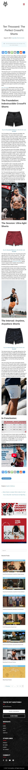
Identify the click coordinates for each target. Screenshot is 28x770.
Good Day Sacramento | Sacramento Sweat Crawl (13, 644)
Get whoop (6, 749)
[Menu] (24, 4)
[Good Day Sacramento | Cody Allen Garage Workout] (14, 565)
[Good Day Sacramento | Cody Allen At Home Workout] (14, 583)
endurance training (16, 261)
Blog (4, 730)
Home (4, 726)
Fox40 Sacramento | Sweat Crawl (9, 627)
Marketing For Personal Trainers (9, 662)
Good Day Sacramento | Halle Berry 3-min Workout (13, 609)
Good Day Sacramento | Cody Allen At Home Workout (13, 591)
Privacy (5, 742)
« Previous (7, 686)
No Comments (20, 38)
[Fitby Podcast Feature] (14, 671)
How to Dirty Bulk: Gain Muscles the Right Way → (15, 494)
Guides (5, 747)
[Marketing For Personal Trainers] (14, 653)
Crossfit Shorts (6, 478)
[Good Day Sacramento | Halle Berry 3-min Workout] (14, 601)
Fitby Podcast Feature (7, 679)
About (4, 728)
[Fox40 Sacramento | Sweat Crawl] (14, 618)
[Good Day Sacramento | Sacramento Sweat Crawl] (14, 636)
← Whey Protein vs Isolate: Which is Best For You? (13, 492)
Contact (5, 733)
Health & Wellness (10, 486)
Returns (5, 745)
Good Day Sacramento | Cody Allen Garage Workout (13, 574)
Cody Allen (14, 38)
